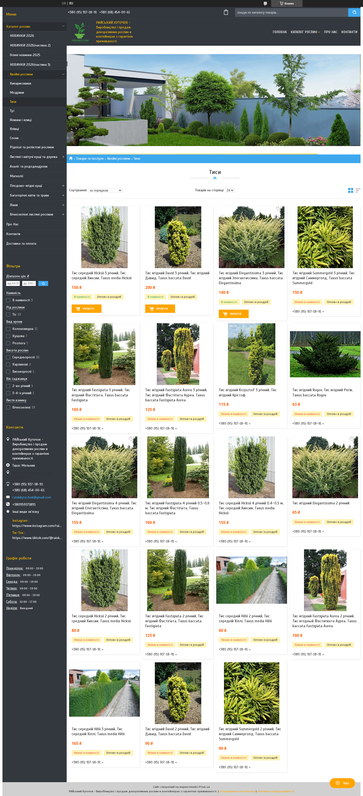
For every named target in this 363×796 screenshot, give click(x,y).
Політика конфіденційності (275, 791)
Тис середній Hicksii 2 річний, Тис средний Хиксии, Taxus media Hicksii (101, 618)
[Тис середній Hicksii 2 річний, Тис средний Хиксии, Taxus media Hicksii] (104, 580)
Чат (346, 783)
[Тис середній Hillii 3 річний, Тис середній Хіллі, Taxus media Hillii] (104, 693)
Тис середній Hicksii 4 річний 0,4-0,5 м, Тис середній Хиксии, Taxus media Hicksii (251, 508)
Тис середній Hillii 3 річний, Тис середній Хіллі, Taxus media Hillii (98, 731)
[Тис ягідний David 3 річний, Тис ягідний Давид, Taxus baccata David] (178, 237)
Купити (88, 308)
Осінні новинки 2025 (25, 55)
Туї (12, 111)
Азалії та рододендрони (28, 166)
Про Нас (12, 224)
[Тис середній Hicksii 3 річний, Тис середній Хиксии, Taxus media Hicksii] (104, 237)
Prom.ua (204, 787)
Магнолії (16, 176)
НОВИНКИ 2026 (22, 36)
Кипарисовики (20, 83)
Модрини (17, 92)
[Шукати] (354, 12)
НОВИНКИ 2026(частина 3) (30, 65)
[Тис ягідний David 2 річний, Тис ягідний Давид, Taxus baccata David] (178, 693)
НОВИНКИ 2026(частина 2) (30, 45)
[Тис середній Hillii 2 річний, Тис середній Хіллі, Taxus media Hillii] (251, 580)
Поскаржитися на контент (237, 791)
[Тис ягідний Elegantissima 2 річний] (325, 467)
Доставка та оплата (21, 243)
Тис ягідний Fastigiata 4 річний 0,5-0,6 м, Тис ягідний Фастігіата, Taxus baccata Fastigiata (177, 508)
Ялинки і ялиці (21, 120)
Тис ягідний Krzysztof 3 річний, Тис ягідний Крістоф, (248, 392)
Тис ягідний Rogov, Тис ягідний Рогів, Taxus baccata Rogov (322, 392)
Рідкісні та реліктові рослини (32, 147)
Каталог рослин (18, 26)
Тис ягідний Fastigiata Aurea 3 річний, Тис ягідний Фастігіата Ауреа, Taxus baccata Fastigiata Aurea (176, 395)
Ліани (14, 205)
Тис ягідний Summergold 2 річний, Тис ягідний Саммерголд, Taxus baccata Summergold (250, 734)
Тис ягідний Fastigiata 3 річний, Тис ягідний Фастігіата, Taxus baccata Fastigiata (101, 395)
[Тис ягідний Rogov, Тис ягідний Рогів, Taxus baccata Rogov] (325, 354)
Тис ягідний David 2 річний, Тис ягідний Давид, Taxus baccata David (177, 731)
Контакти (13, 234)
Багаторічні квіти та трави (29, 195)
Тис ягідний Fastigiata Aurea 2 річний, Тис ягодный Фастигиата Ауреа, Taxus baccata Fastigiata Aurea (324, 621)
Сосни (14, 138)
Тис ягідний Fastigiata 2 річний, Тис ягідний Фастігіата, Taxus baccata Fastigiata (174, 621)
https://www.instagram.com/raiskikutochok (37, 526)
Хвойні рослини (21, 74)
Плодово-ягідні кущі (26, 186)
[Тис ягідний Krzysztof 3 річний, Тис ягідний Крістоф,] (251, 354)
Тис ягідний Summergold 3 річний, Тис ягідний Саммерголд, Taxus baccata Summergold (323, 278)
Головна (280, 32)
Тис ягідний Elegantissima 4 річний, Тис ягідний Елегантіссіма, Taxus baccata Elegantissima (104, 508)
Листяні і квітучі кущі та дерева (33, 157)
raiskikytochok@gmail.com (31, 497)
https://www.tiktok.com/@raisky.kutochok (37, 538)
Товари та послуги (89, 158)
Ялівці (14, 129)
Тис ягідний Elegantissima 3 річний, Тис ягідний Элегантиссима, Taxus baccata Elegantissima (251, 278)
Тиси (13, 102)
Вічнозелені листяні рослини (31, 214)
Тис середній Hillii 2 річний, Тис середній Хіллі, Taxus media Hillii (245, 618)
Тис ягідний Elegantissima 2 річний (320, 503)
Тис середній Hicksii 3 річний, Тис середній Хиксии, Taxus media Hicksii (101, 275)
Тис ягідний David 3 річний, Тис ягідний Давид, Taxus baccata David (177, 275)
